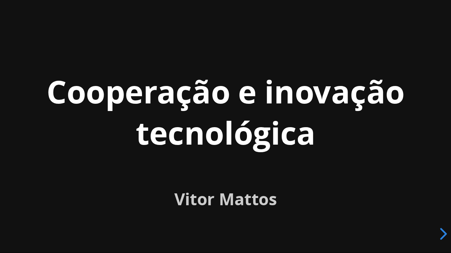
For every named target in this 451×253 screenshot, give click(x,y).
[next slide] (442, 234)
